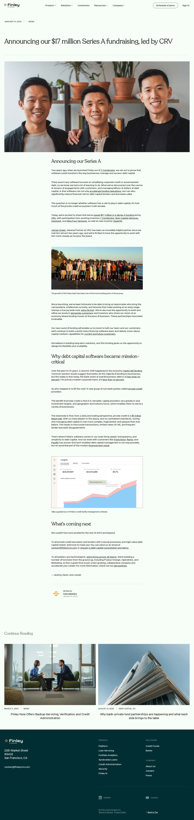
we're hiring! (87, 310)
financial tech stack (99, 445)
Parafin (55, 442)
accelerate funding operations (105, 191)
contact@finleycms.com (64, 547)
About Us (150, 766)
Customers (83, 5)
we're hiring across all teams (102, 556)
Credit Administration (110, 764)
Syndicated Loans (108, 759)
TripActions (120, 439)
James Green (58, 230)
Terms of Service (106, 812)
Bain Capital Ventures (126, 218)
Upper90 (117, 220)
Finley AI (103, 773)
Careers (150, 770)
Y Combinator (108, 170)
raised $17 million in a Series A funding (113, 215)
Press (149, 775)
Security (103, 768)
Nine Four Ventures (77, 220)
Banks (149, 750)
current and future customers (99, 333)
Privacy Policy (120, 812)
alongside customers (82, 313)
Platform (103, 746)
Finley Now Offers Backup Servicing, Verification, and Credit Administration (50, 716)
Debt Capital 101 (127, 708)
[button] (50, 5)
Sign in (185, 5)
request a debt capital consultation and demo (104, 547)
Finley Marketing (70, 594)
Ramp (130, 439)
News (26, 708)
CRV (53, 218)
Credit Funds (152, 746)
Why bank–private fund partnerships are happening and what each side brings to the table (144, 716)
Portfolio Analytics (108, 755)
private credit (135, 388)
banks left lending (132, 370)
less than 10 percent (113, 379)
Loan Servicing (106, 750)
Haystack (56, 220)
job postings (120, 565)
